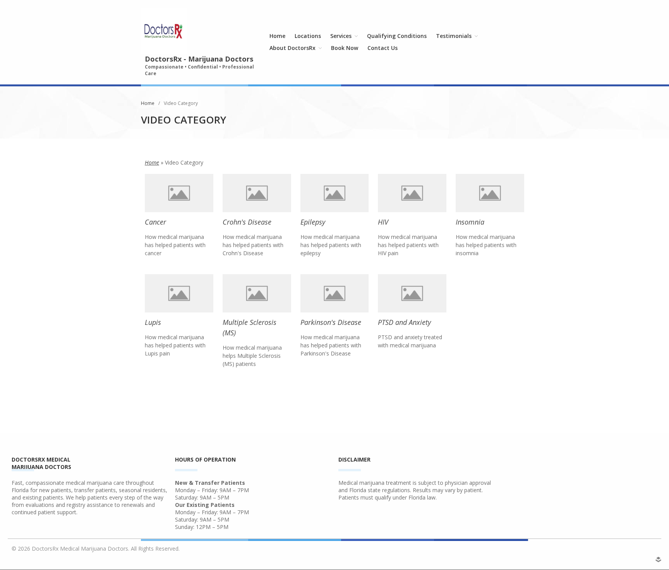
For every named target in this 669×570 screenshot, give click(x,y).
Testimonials (454, 35)
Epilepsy (312, 222)
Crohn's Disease (247, 222)
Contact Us (382, 48)
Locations (308, 35)
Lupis (153, 322)
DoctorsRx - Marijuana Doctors (199, 59)
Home (277, 35)
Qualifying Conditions (397, 35)
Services (341, 35)
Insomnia (470, 222)
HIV (383, 222)
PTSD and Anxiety (404, 322)
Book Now (344, 48)
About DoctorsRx (292, 48)
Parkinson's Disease (330, 322)
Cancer (155, 222)
